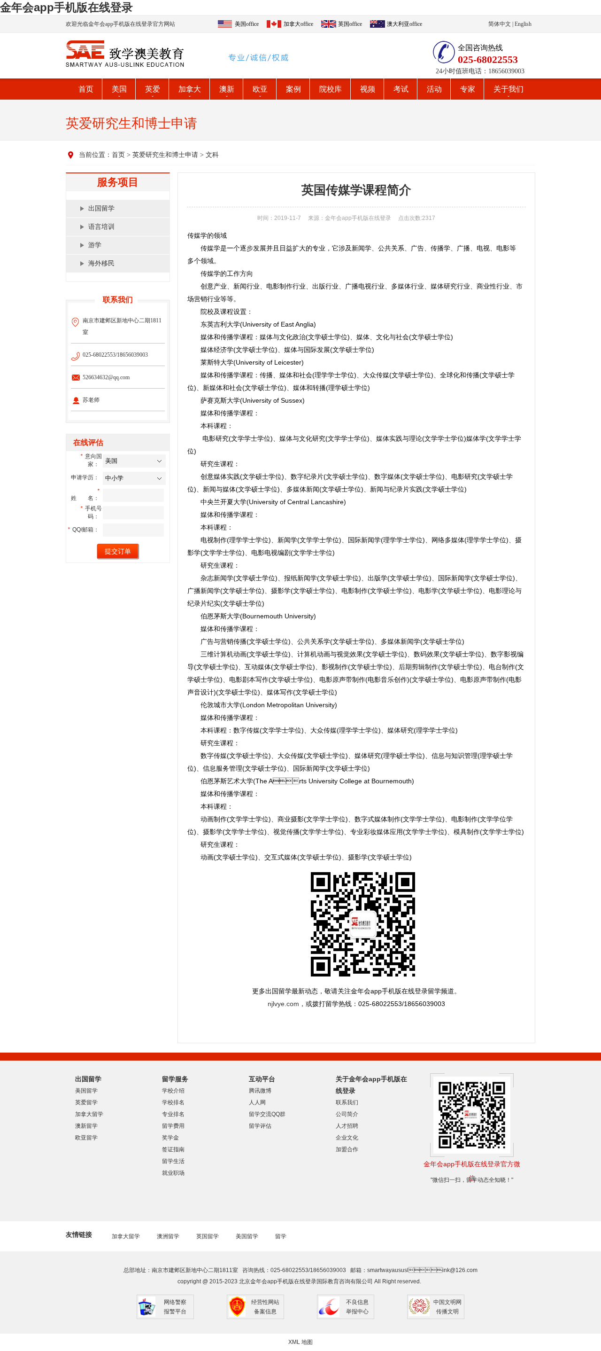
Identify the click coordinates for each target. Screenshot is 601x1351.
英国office (350, 24)
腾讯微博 (260, 1090)
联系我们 (347, 1102)
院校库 (330, 89)
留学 (280, 1236)
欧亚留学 (86, 1137)
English (523, 24)
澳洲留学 (168, 1236)
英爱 (152, 89)
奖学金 (170, 1137)
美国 (119, 89)
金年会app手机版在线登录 (66, 7)
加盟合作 (347, 1149)
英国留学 (207, 1236)
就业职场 (173, 1173)
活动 (434, 89)
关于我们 (508, 89)
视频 (367, 89)
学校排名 (173, 1102)
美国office (247, 24)
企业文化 (347, 1137)
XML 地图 (300, 1342)
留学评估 (260, 1126)
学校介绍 (173, 1090)
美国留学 (86, 1090)
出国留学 (101, 208)
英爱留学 (86, 1102)
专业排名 (173, 1114)
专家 (467, 89)
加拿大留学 (89, 1114)
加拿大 (189, 89)
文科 (212, 154)
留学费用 (173, 1126)
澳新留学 (86, 1126)
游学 (94, 245)
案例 (293, 89)
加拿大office (298, 24)
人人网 (257, 1102)
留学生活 (173, 1161)
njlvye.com (283, 1003)
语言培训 (101, 226)
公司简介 (347, 1114)
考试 (400, 89)
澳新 (226, 89)
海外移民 (101, 263)
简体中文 (499, 24)
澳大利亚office (404, 24)
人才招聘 (347, 1126)
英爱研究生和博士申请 (165, 154)
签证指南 (173, 1149)
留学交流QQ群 (267, 1114)
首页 (85, 89)
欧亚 (260, 89)
